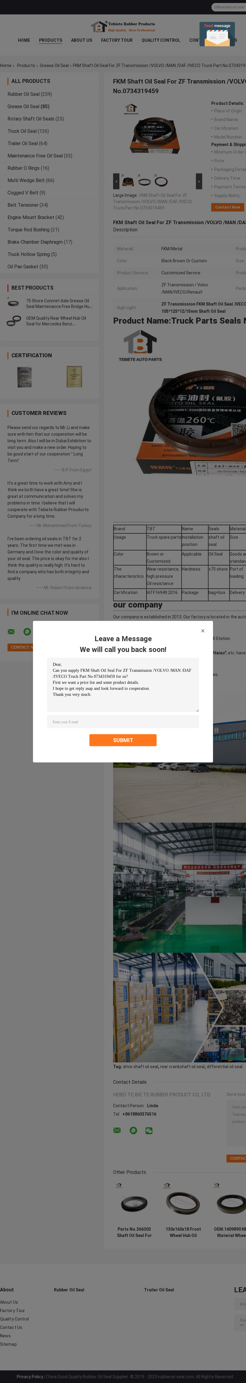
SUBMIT (123, 740)
